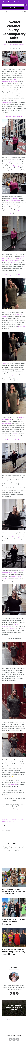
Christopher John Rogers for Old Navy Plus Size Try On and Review (13, 951)
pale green (12, 628)
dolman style (21, 326)
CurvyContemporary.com (14, 162)
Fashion (21, 44)
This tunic (5, 363)
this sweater (14, 376)
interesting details (17, 537)
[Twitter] (14, 993)
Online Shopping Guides (11, 46)
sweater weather (9, 821)
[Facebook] (11, 993)
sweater (15, 434)
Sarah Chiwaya (14, 844)
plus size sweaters (17, 819)
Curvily (4, 12)
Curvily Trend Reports (11, 44)
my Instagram (13, 784)
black (21, 488)
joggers (13, 262)
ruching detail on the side (13, 201)
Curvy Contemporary (10, 817)
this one (15, 199)
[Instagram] (17, 993)
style (13, 417)
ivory (22, 628)
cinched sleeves (6, 423)
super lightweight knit (16, 166)
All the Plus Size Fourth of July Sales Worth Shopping (13, 921)
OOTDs (22, 46)
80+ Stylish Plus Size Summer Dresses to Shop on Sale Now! (13, 891)
